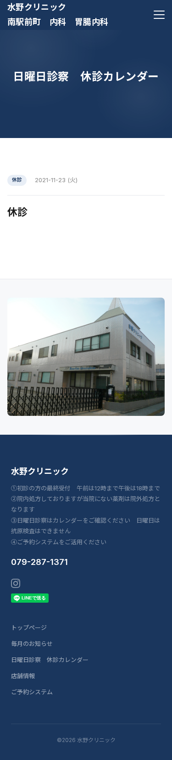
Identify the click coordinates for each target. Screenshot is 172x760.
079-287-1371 (39, 562)
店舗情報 (23, 675)
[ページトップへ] (153, 748)
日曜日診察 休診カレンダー (50, 659)
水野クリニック (40, 471)
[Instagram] (15, 583)
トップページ (29, 627)
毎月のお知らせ (32, 643)
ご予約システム (32, 692)
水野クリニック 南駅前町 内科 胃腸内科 (57, 14)
